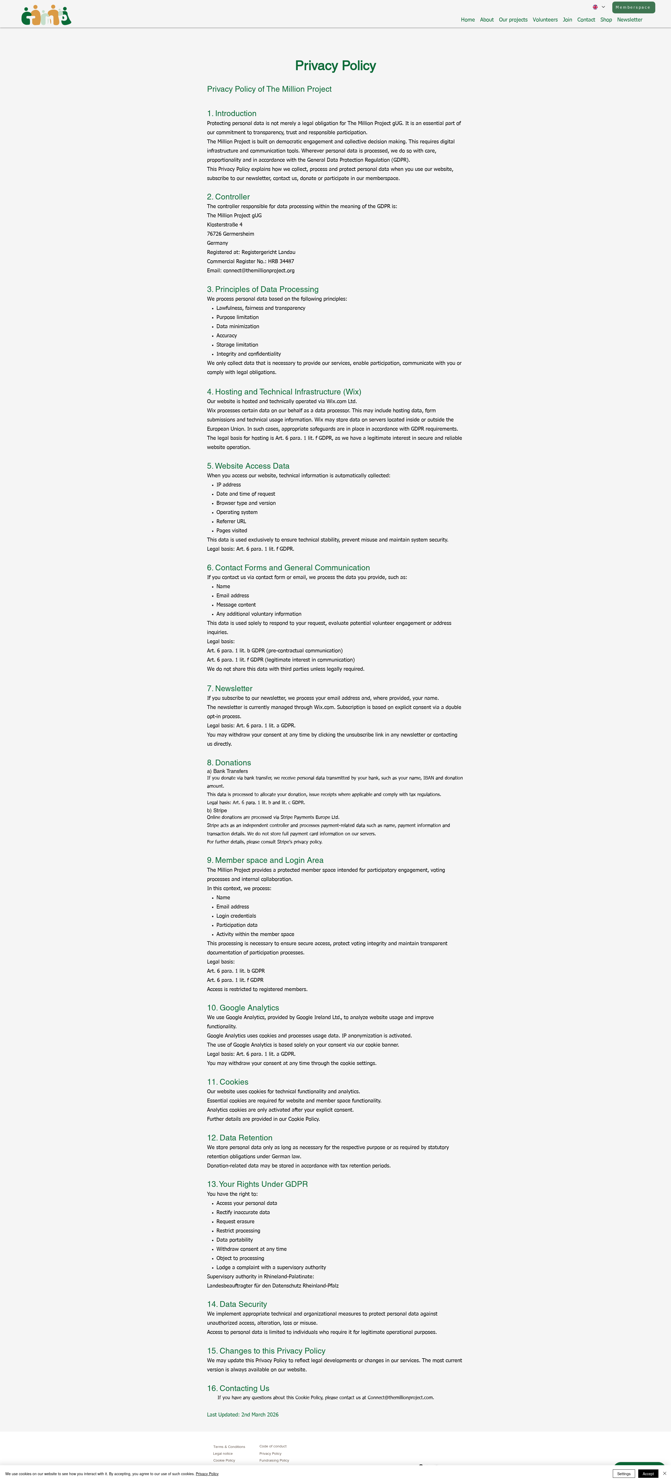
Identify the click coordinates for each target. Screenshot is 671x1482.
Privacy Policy (207, 1473)
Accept (648, 1473)
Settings (624, 1473)
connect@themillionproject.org (259, 270)
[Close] (665, 1473)
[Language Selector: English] (599, 7)
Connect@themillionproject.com (400, 1398)
